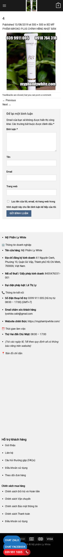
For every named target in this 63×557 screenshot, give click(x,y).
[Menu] (4, 6)
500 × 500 (37, 24)
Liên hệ (9, 452)
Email (9, 171)
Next (6, 104)
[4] (31, 61)
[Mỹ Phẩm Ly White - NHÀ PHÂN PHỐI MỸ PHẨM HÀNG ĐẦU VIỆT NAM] (31, 5)
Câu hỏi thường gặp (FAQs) (20, 460)
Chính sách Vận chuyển (18, 498)
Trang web (11, 186)
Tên (8, 157)
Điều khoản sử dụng (16, 467)
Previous (9, 100)
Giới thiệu (10, 445)
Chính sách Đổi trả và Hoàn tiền (22, 491)
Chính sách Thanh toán (17, 513)
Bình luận (12, 129)
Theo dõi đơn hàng (15, 475)
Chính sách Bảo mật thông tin (21, 506)
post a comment (43, 95)
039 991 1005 (13, 552)
